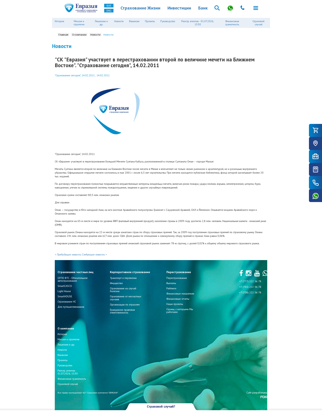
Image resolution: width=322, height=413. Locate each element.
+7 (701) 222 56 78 (250, 287)
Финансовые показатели (180, 293)
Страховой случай (258, 23)
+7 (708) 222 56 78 (250, 292)
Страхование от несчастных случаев (125, 298)
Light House (64, 291)
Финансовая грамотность (232, 23)
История (59, 21)
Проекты (150, 21)
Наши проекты (174, 304)
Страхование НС (67, 301)
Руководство (167, 21)
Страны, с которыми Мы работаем (179, 311)
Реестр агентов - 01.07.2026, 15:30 (197, 23)
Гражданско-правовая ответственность (122, 311)
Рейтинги (171, 288)
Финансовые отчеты (177, 298)
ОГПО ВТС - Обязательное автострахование (73, 279)
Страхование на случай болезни (123, 290)
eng (109, 10)
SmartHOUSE (65, 296)
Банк (203, 8)
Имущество (116, 283)
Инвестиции (179, 8)
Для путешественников (71, 306)
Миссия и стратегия (79, 23)
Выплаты (171, 283)
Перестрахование (176, 278)
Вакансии (134, 21)
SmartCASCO (65, 286)
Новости (119, 21)
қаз (109, 5)
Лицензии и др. (101, 23)
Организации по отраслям (125, 304)
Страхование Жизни (140, 8)
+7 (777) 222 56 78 (250, 281)
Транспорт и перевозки (123, 278)
